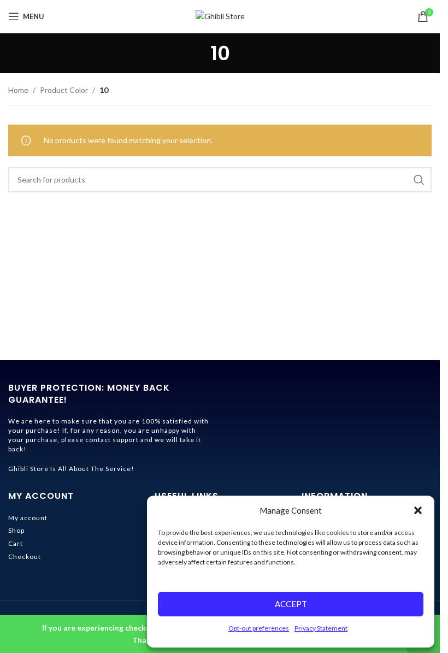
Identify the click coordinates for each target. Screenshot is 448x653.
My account (28, 518)
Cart (15, 543)
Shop (16, 530)
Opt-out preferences (258, 628)
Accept (291, 604)
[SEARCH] (419, 179)
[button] (417, 510)
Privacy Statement (320, 628)
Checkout (24, 556)
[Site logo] (220, 15)
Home (18, 90)
